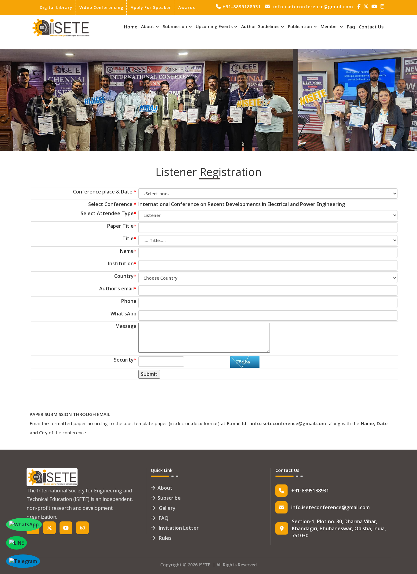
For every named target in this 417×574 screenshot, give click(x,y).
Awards (186, 7)
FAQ (163, 518)
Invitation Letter (178, 527)
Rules (165, 538)
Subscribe (169, 498)
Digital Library (56, 7)
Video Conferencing (101, 7)
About (165, 487)
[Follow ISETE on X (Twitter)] (367, 6)
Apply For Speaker (151, 7)
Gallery (167, 508)
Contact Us (371, 27)
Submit (149, 374)
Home (130, 27)
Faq (351, 27)
